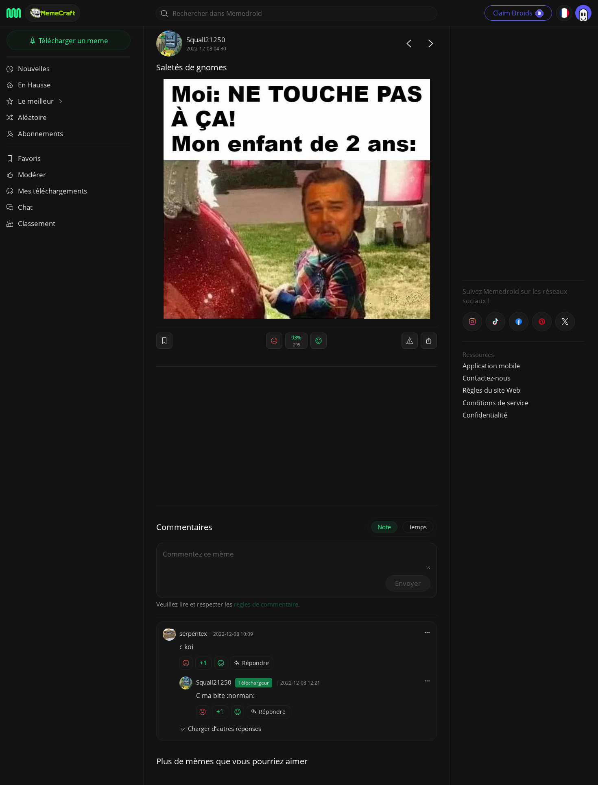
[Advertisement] (524, 152)
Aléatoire (32, 117)
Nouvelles (34, 68)
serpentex (193, 633)
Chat (25, 207)
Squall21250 (205, 39)
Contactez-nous (487, 378)
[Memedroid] (14, 13)
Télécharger (72, 40)
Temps (418, 527)
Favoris (29, 158)
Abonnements (40, 133)
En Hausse (34, 84)
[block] (429, 341)
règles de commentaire (266, 604)
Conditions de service (495, 402)
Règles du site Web (491, 390)
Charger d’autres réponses (224, 728)
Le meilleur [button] (36, 101)
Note (384, 527)
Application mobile (491, 365)
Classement (36, 223)
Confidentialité (485, 415)
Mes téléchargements (52, 191)
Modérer (32, 174)
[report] (410, 341)
